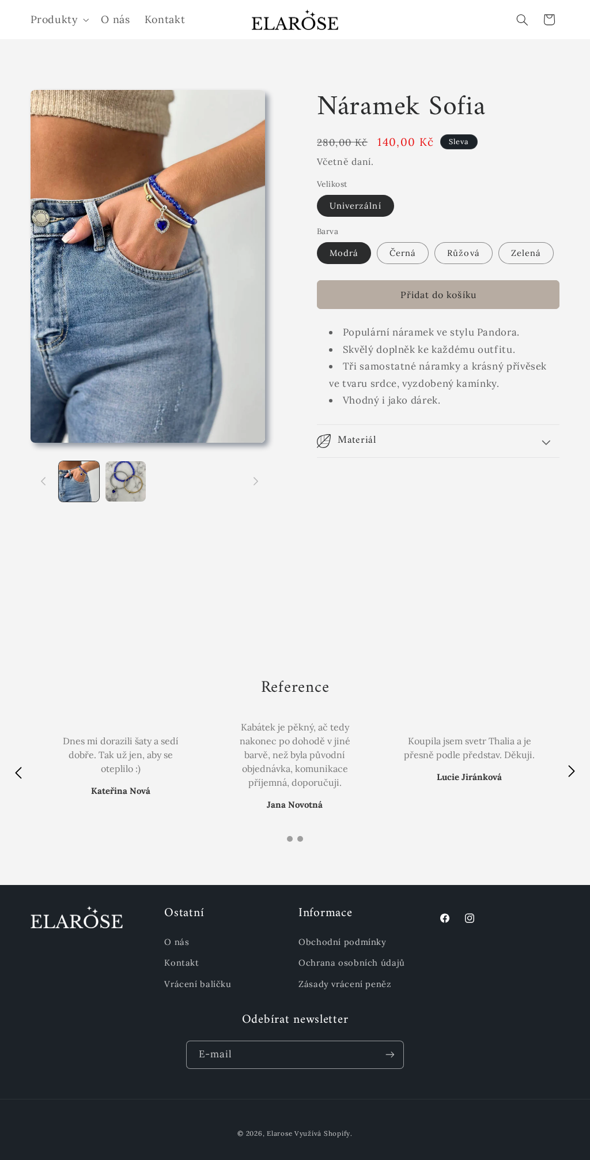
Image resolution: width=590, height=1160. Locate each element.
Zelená (526, 252)
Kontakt (181, 962)
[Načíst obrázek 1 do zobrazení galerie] (79, 481)
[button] (58, 19)
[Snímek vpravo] (255, 481)
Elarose (279, 1133)
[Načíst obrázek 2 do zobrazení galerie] (125, 481)
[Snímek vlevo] (43, 481)
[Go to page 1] (290, 839)
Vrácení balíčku (197, 983)
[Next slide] (571, 772)
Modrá (344, 252)
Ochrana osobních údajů (351, 962)
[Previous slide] (18, 772)
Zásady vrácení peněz (345, 983)
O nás (176, 941)
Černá (402, 252)
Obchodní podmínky (342, 941)
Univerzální (355, 205)
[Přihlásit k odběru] (390, 1055)
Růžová (463, 252)
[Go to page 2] (300, 839)
